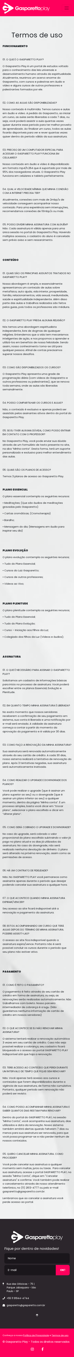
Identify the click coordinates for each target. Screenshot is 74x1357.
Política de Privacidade (36, 1335)
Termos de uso (60, 1335)
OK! (62, 1270)
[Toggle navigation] (66, 8)
